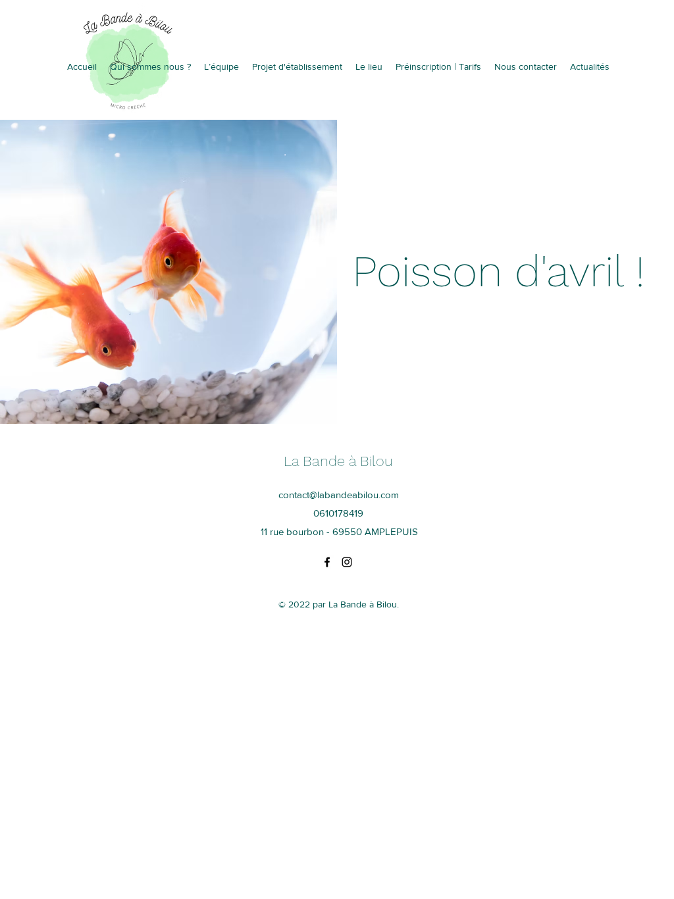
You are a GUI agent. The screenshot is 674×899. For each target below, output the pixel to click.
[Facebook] (327, 562)
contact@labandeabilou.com (338, 494)
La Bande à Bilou (338, 461)
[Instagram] (346, 562)
